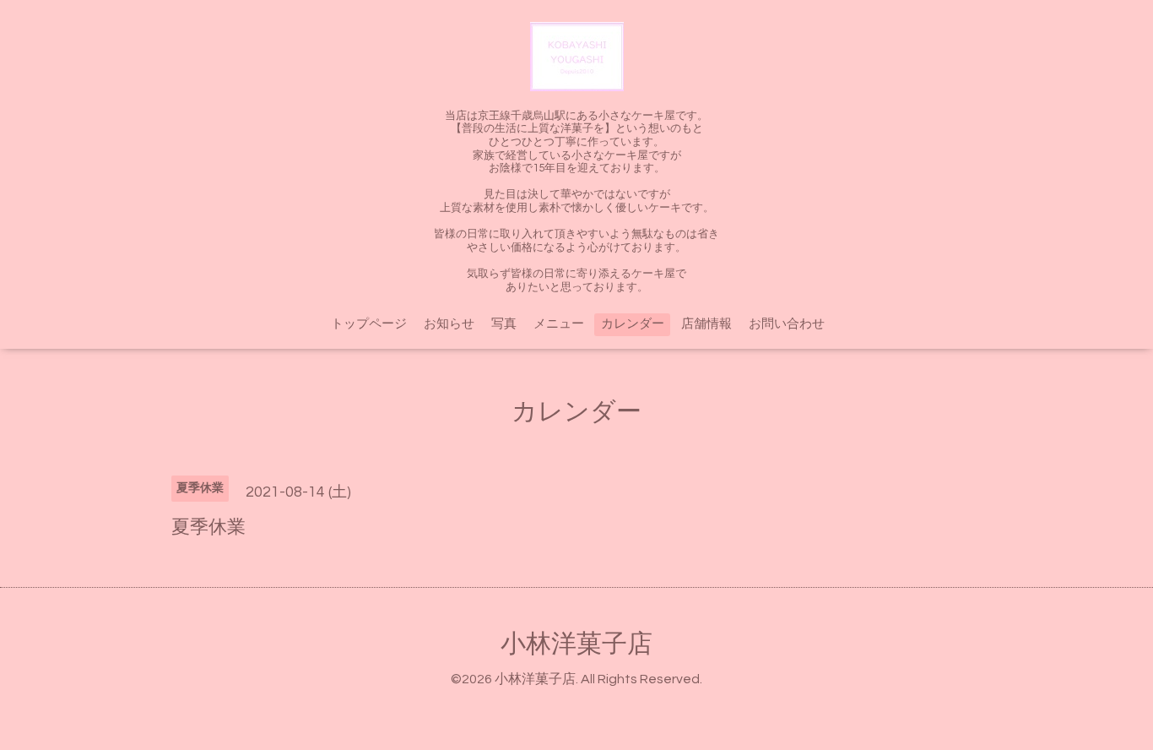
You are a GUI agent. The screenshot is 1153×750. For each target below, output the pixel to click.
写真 (504, 324)
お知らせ (449, 324)
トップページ (369, 324)
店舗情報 (706, 324)
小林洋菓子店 (576, 644)
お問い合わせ (787, 324)
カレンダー (632, 324)
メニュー (558, 324)
